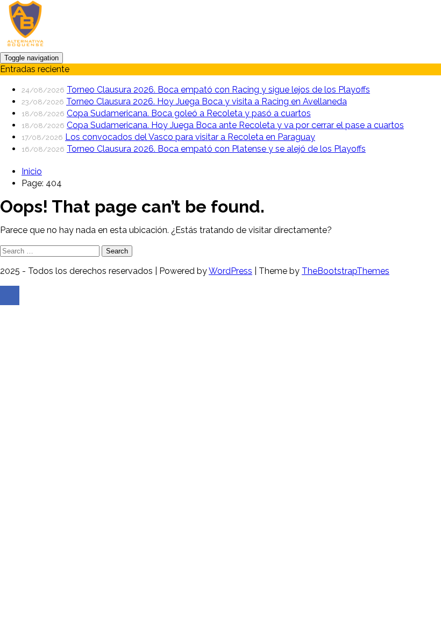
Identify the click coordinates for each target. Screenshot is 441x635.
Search (117, 251)
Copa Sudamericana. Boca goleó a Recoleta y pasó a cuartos (189, 113)
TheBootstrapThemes (345, 271)
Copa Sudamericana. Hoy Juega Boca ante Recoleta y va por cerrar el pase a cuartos (235, 125)
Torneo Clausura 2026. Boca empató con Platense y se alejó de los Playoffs (216, 149)
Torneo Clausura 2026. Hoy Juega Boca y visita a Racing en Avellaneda (206, 101)
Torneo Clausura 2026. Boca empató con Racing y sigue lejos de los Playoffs (218, 89)
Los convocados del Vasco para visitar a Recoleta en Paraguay (190, 137)
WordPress (230, 271)
